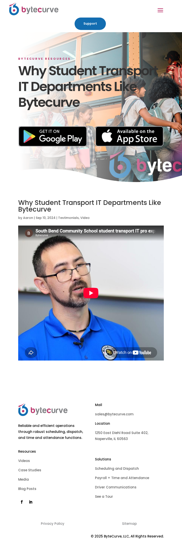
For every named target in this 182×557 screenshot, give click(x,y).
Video (85, 218)
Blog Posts (27, 488)
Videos (24, 460)
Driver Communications (116, 487)
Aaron (28, 218)
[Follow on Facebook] (21, 501)
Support (90, 23)
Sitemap (129, 523)
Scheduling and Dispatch (117, 468)
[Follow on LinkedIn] (30, 501)
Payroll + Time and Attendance (122, 478)
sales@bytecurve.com (114, 414)
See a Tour (104, 496)
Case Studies (30, 470)
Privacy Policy (52, 523)
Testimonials (68, 218)
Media (24, 479)
